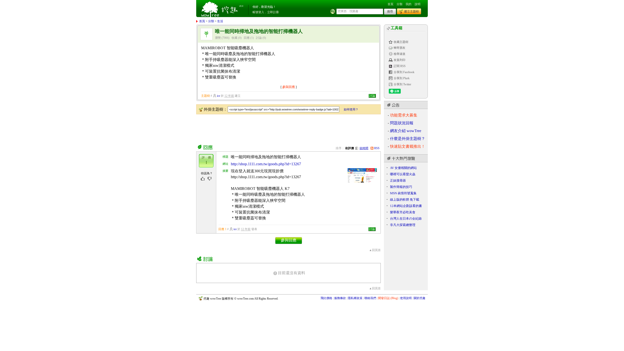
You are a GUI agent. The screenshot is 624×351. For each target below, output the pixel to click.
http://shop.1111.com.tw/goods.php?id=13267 (266, 164)
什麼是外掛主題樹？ (407, 138)
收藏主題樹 (401, 42)
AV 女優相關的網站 (403, 168)
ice (218, 96)
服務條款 (340, 298)
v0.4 (241, 6)
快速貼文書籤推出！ (407, 146)
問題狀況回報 (401, 123)
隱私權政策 (355, 298)
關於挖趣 (419, 298)
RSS (377, 148)
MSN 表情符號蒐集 (403, 193)
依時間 (364, 148)
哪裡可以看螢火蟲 (402, 174)
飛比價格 (326, 298)
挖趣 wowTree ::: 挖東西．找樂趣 (220, 8)
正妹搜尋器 (398, 180)
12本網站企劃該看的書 (406, 206)
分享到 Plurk (402, 78)
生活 (220, 21)
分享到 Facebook (404, 72)
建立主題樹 (411, 11)
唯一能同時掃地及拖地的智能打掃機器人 (259, 31)
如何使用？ (351, 109)
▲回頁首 (375, 250)
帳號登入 (258, 12)
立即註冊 (273, 12)
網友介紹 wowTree (405, 131)
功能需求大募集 (403, 115)
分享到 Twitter (402, 84)
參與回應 (288, 87)
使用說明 (406, 298)
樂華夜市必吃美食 (402, 212)
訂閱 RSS (400, 66)
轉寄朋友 (399, 47)
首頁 (390, 4)
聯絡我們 (370, 298)
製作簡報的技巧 (401, 187)
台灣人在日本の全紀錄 (406, 218)
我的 (408, 4)
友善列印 (399, 60)
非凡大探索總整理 (402, 225)
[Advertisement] (285, 128)
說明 (417, 4)
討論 (259, 37)
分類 (399, 4)
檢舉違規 (399, 54)
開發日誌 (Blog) (388, 298)
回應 (247, 37)
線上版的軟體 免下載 (404, 199)
